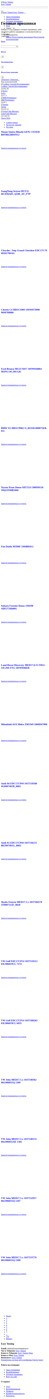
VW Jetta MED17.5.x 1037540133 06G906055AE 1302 (19, 1140)
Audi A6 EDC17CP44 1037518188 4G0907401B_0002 (19, 785)
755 (7, 1336)
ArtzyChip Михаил (9, 114)
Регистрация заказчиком (22, 37)
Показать (5, 79)
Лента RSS (5, 118)
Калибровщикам (13, 1389)
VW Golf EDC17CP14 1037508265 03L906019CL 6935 (19, 1022)
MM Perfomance (7, 100)
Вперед (9, 1339)
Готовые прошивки (14, 1374)
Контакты (10, 1396)
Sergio (3, 107)
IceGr (3, 93)
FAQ (8, 26)
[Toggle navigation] (25, 13)
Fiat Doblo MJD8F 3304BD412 (17, 546)
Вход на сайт (11, 1377)
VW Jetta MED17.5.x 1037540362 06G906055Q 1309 (19, 1081)
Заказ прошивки (13, 17)
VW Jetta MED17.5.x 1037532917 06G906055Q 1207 (19, 1199)
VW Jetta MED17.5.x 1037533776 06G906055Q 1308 (19, 1259)
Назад (8, 1316)
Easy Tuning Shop (25, 1353)
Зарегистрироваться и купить (13, 148)
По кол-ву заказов (13, 125)
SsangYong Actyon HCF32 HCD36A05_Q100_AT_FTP (16, 192)
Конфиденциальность (15, 1393)
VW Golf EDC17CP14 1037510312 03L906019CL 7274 (19, 962)
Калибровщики (12, 19)
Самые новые (12, 122)
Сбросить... (14, 79)
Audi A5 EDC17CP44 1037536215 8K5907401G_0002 (19, 844)
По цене (9, 127)
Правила (9, 1391)
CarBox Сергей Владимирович (14, 86)
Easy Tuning (19, 12)
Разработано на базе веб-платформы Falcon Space (22, 1360)
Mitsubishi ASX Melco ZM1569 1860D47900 (24, 724)
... (7, 1334)
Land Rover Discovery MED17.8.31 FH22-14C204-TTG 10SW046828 (23, 666)
